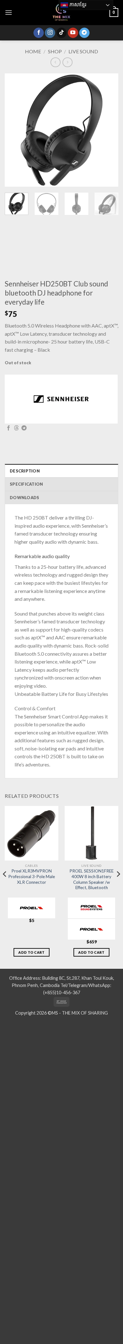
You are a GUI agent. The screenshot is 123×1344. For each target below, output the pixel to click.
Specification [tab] (26, 484)
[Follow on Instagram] (50, 33)
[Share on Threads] (16, 428)
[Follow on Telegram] (84, 33)
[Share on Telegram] (23, 428)
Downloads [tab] (24, 497)
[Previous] (14, 130)
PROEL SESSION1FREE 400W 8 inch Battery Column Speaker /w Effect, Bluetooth (91, 879)
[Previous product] (67, 62)
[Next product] (55, 62)
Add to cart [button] (31, 952)
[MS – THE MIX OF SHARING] (61, 12)
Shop (55, 51)
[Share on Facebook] (8, 428)
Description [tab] (25, 470)
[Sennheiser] (61, 399)
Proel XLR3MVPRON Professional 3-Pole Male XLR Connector (31, 876)
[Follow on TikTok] (61, 33)
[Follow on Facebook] (38, 33)
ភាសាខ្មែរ (77, 4)
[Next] (108, 130)
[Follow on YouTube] (73, 33)
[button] (8, 12)
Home (33, 51)
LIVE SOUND (83, 51)
